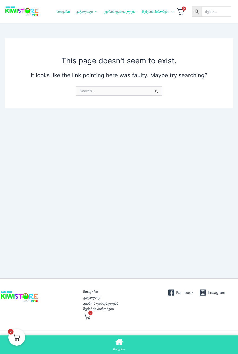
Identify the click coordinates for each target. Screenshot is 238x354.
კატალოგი (84, 11)
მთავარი (63, 11)
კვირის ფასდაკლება (120, 11)
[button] (95, 11)
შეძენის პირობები (155, 11)
